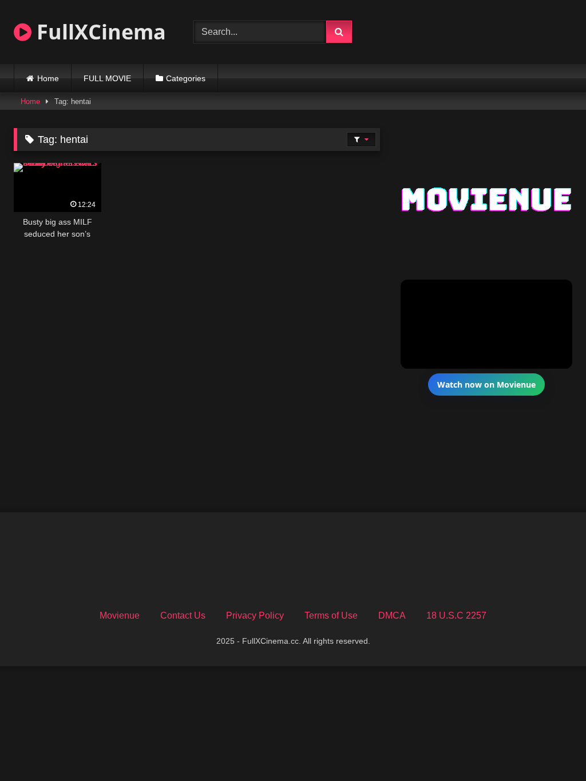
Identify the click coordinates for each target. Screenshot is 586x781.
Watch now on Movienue (486, 384)
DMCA (392, 615)
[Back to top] (550, 747)
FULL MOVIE (107, 78)
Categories (185, 78)
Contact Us (182, 615)
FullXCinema (98, 32)
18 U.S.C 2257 (456, 615)
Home (48, 78)
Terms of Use (331, 615)
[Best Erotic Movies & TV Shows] (477, 39)
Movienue (120, 615)
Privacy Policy (255, 615)
